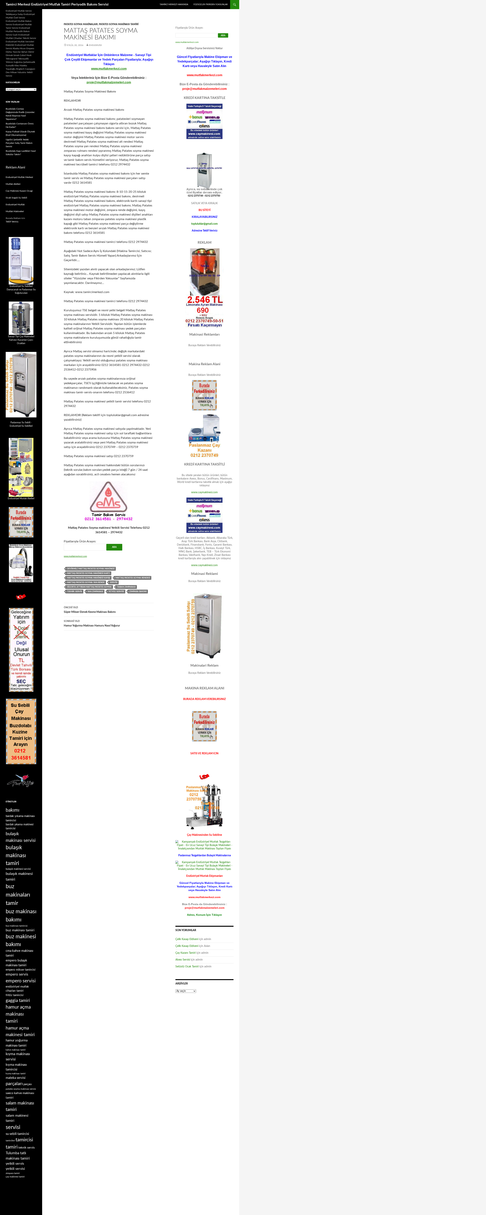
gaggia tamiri (18, 1001)
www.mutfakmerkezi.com (109, 68)
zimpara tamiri (13, 1173)
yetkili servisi (116, 591)
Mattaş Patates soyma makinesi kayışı (88, 578)
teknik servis (74, 591)
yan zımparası (95, 591)
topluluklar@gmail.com (204, 224)
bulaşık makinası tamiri (16, 855)
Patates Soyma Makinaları (81, 24)
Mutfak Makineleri (15, 211)
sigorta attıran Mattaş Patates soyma (89, 587)
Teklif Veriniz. (12, 221)
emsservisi (95, 45)
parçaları (14, 1083)
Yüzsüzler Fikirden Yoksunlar (210, 4)
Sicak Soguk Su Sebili (16, 198)
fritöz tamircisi (15, 995)
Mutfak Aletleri (13, 184)
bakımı (12, 810)
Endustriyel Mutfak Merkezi (19, 177)
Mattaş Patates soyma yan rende (86, 582)
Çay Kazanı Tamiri (185, 953)
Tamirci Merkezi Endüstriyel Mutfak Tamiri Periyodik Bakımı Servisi (57, 4)
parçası (27, 1084)
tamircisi (24, 1139)
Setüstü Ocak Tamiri (187, 966)
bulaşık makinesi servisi (18, 869)
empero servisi (21, 981)
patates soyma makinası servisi (21, 1089)
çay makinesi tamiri (15, 1177)
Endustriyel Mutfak (15, 204)
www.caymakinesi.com (204, 492)
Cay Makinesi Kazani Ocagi (19, 191)
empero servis (17, 974)
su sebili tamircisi (17, 1133)
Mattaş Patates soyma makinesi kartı (88, 573)
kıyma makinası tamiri (16, 1074)
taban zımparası (126, 587)
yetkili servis (15, 1163)
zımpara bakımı (138, 591)
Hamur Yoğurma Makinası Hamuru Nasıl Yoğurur (92, 623)
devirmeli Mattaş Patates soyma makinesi (90, 569)
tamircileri (10, 1141)
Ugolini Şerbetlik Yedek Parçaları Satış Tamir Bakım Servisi (19, 143)
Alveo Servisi (182, 959)
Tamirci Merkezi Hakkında (174, 4)
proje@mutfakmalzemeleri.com (109, 82)
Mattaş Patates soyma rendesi (132, 578)
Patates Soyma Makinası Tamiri (119, 24)
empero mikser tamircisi (21, 969)
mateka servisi (15, 1077)
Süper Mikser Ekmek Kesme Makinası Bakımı (90, 609)
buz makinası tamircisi (17, 926)
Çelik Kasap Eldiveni (186, 939)
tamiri (12, 1147)
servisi (113, 582)
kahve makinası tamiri (16, 1050)
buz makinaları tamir (18, 895)
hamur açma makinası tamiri (18, 1014)
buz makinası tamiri (20, 930)
